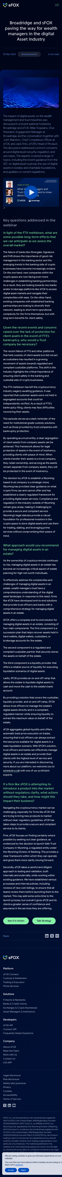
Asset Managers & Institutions (19, 1011)
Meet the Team (11, 1050)
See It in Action (16, 920)
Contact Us (9, 1058)
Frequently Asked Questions (18, 1033)
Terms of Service (12, 1099)
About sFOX (9, 1047)
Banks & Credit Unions (15, 1003)
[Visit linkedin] (9, 1105)
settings (19, 1165)
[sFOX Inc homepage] (11, 5)
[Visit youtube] (14, 1105)
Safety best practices (14, 1083)
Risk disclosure (11, 1079)
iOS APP (7, 1062)
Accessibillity (10, 1095)
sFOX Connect (11, 974)
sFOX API (8, 1025)
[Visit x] (4, 1105)
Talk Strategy (44, 920)
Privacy (7, 1087)
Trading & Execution (13, 982)
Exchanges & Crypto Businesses (20, 1007)
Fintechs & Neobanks (14, 999)
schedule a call (11, 770)
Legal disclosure (12, 1075)
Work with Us (10, 1054)
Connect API (9, 1029)
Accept (11, 1170)
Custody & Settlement (15, 978)
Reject (23, 1170)
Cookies (7, 1091)
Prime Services (11, 986)
